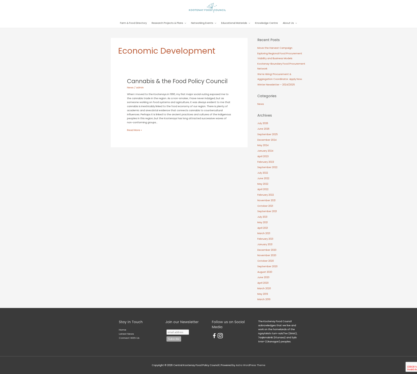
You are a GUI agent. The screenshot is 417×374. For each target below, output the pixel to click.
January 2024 (265, 150)
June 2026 (263, 128)
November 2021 (266, 200)
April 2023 (263, 156)
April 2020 (263, 282)
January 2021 (265, 244)
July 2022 (262, 172)
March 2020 (264, 288)
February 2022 (265, 194)
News (130, 87)
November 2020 (266, 255)
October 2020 (265, 260)
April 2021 (262, 228)
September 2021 (267, 211)
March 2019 (263, 299)
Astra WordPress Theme (250, 365)
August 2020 (264, 272)
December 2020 (266, 250)
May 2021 (262, 222)
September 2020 (267, 266)
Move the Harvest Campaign (274, 48)
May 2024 (263, 145)
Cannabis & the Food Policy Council (177, 81)
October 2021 (265, 206)
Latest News (126, 334)
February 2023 (265, 162)
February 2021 (265, 238)
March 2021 (263, 233)
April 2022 (262, 189)
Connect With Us (129, 338)
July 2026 (262, 123)
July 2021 (262, 216)
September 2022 (267, 167)
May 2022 (262, 184)
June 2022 (263, 178)
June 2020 (263, 277)
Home (122, 329)
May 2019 (262, 294)
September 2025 (267, 134)
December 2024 (267, 140)
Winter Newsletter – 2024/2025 (276, 84)
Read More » (134, 130)
